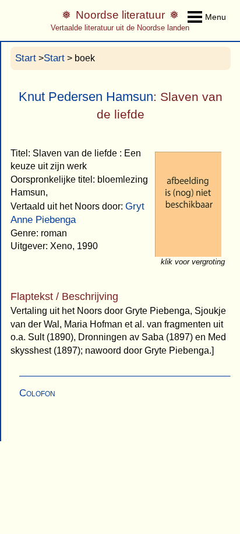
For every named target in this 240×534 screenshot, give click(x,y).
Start (25, 58)
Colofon (37, 393)
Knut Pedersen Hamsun (86, 96)
